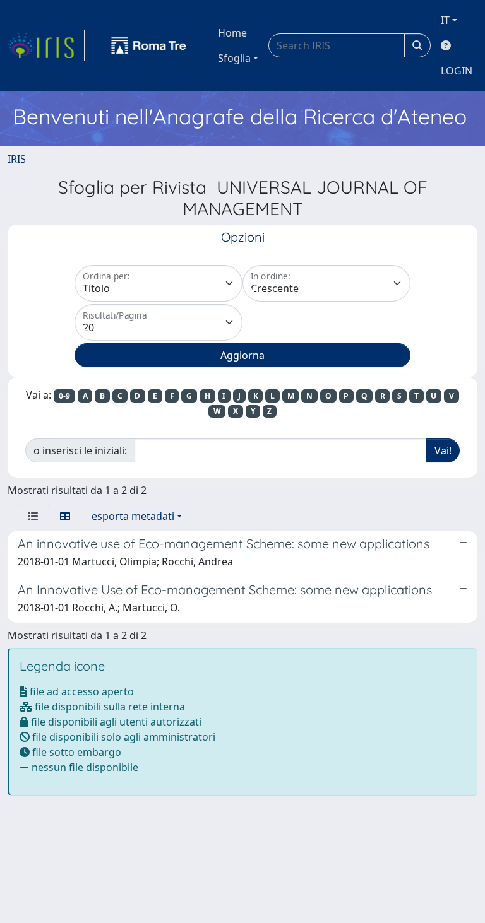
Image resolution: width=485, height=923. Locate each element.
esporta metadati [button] (133, 516)
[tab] (33, 516)
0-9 (64, 396)
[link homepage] (46, 45)
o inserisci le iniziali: (80, 450)
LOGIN (456, 71)
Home (232, 33)
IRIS (17, 159)
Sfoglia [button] (234, 58)
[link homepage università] (149, 45)
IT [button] (445, 20)
